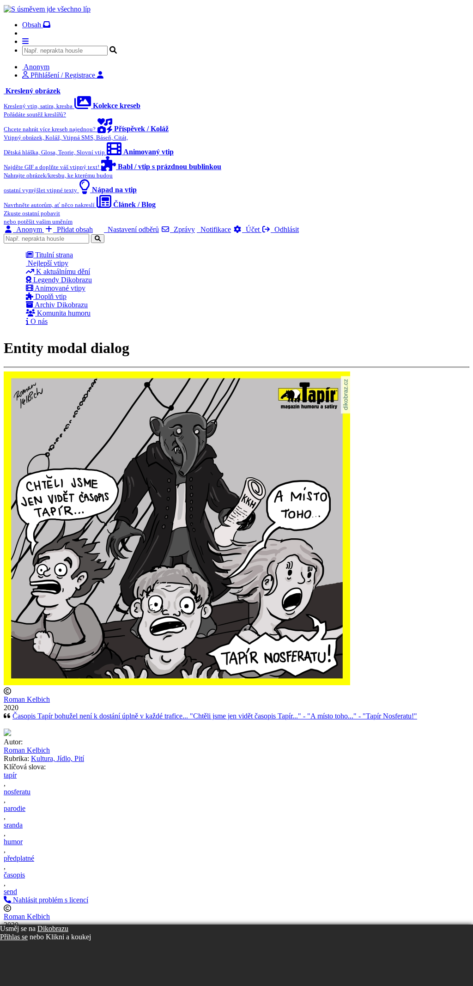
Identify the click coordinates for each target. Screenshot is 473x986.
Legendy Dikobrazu (61, 280)
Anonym (28, 229)
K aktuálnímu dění (62, 271)
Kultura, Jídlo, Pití (57, 758)
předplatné (19, 858)
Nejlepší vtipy (47, 263)
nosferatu (17, 792)
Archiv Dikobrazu (60, 305)
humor (13, 842)
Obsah (32, 25)
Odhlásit (285, 229)
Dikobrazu (52, 928)
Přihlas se (14, 937)
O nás (38, 321)
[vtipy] (7, 733)
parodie (14, 808)
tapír (10, 775)
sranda (13, 825)
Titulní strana (53, 255)
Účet (251, 229)
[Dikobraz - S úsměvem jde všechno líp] (47, 9)
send (10, 891)
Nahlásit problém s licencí (49, 900)
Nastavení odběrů (131, 229)
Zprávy (182, 229)
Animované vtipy (59, 288)
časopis (14, 875)
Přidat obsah (73, 229)
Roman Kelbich (27, 699)
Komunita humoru (63, 313)
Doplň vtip (50, 296)
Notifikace (214, 229)
